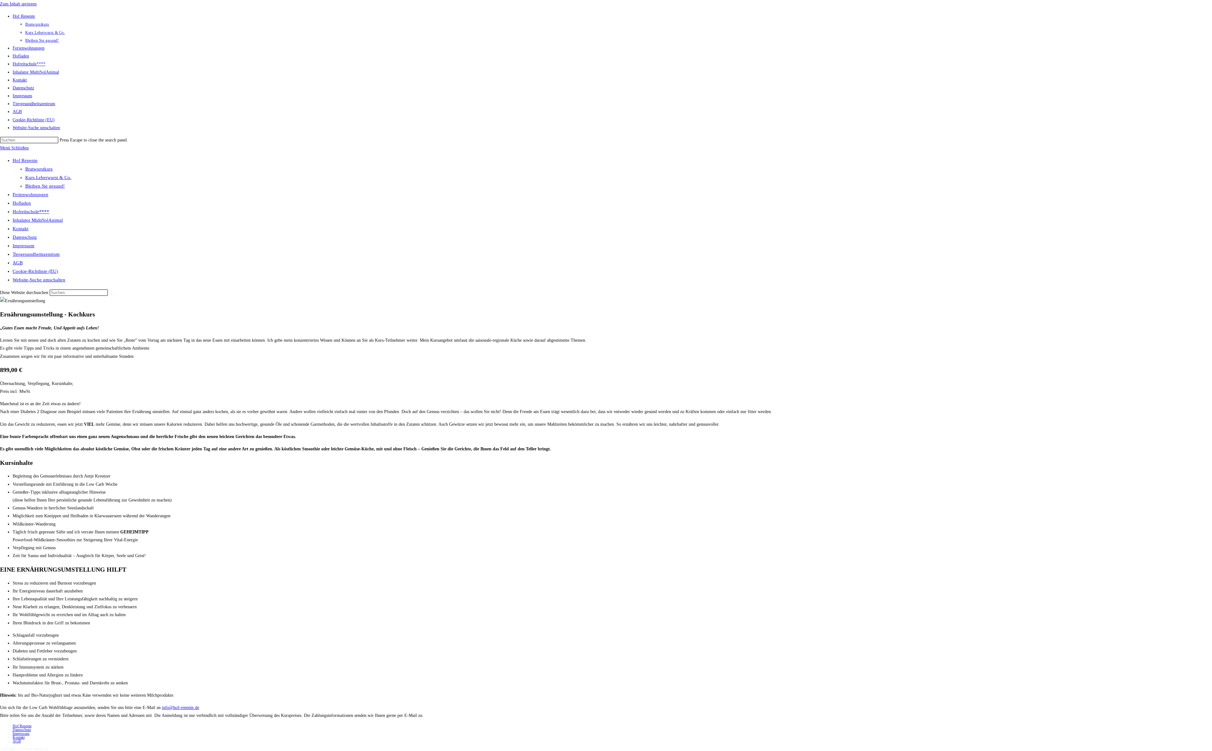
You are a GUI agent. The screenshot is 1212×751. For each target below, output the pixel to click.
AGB (18, 262)
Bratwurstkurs (39, 168)
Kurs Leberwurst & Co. (48, 177)
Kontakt (20, 228)
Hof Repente (25, 160)
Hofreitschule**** (31, 211)
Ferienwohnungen (30, 194)
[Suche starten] (111, 294)
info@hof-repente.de (180, 707)
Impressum (23, 245)
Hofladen (22, 203)
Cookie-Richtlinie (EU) (35, 271)
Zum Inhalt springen (18, 4)
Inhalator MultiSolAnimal (38, 220)
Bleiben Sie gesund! (45, 186)
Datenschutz (25, 237)
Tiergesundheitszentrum (36, 254)
